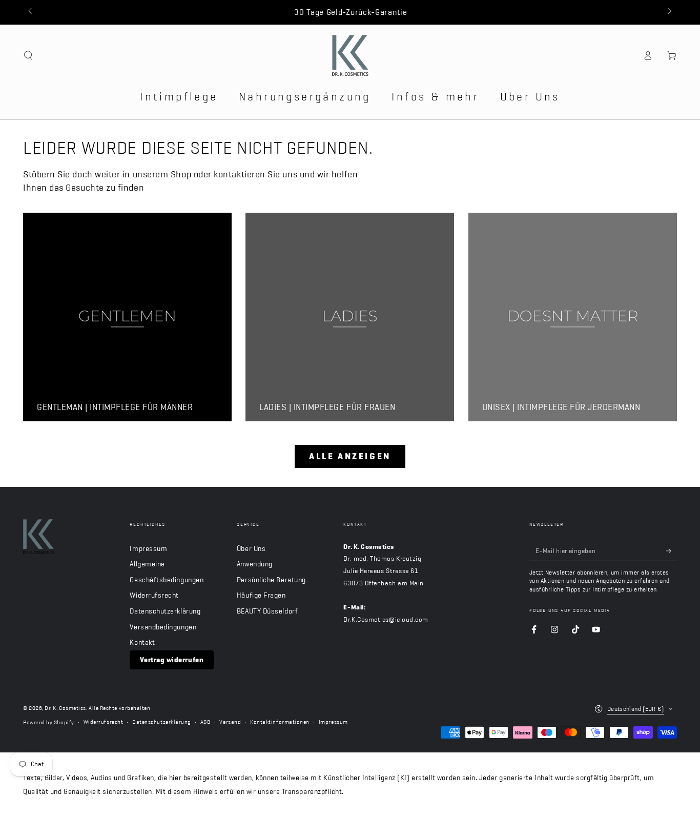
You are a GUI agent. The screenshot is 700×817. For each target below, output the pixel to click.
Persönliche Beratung (271, 579)
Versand (230, 722)
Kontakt (142, 642)
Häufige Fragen (261, 595)
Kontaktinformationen (280, 722)
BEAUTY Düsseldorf (267, 611)
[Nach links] (31, 12)
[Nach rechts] (669, 12)
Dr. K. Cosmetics (65, 708)
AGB (205, 722)
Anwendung (255, 563)
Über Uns (251, 548)
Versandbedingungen (163, 626)
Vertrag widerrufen (171, 659)
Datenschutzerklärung (165, 611)
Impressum (148, 548)
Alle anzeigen (350, 456)
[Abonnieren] (671, 551)
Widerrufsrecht (154, 595)
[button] (28, 55)
